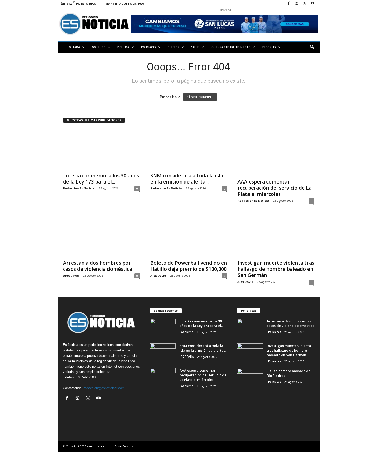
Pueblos (173, 47)
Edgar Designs (123, 446)
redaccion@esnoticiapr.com (104, 388)
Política (123, 47)
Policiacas (148, 47)
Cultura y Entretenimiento (231, 47)
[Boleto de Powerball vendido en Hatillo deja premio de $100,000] (188, 236)
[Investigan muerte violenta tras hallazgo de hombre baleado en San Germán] (275, 236)
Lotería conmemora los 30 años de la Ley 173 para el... (101, 178)
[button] (312, 47)
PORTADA (73, 47)
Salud (195, 47)
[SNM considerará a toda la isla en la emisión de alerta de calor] (188, 148)
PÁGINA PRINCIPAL (200, 97)
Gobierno (99, 47)
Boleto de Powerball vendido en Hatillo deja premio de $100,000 (188, 265)
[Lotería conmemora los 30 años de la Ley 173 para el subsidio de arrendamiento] (101, 148)
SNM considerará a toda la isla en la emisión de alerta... (186, 178)
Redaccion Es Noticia (79, 188)
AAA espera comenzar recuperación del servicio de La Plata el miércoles (274, 187)
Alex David (71, 275)
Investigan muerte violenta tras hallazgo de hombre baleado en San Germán (275, 268)
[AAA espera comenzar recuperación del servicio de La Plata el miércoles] (275, 152)
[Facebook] (289, 3)
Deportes (269, 47)
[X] (305, 3)
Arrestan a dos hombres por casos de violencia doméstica (97, 265)
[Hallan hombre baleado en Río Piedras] (250, 378)
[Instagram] (297, 3)
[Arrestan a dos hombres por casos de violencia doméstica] (101, 236)
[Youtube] (313, 3)
